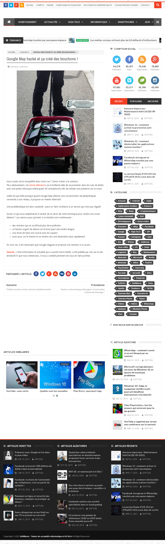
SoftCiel (121, 283)
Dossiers (122, 227)
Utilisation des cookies (126, 5)
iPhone (131, 242)
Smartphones (126, 22)
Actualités (50, 22)
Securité (136, 273)
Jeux (147, 22)
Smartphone (123, 278)
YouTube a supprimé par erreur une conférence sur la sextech (140, 423)
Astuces (148, 206)
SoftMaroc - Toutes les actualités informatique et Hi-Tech (46, 536)
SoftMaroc (136, 283)
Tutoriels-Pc (142, 293)
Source (10, 252)
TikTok (150, 288)
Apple (32, 364)
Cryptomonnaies (148, 211)
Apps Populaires (16, 29)
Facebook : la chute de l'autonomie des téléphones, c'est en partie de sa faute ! (32, 482)
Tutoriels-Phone (125, 299)
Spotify (121, 288)
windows (122, 309)
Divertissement (27, 22)
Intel (149, 237)
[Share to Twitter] (12, 385)
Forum (50, 5)
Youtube (133, 314)
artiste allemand (37, 185)
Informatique (99, 22)
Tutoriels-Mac (124, 293)
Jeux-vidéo (123, 247)
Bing (120, 211)
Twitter (142, 299)
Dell (142, 216)
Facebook (149, 227)
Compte (40, 5)
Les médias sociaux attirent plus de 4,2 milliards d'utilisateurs (110, 40)
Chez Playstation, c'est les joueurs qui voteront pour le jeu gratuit (139, 408)
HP (148, 232)
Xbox (120, 314)
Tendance (135, 288)
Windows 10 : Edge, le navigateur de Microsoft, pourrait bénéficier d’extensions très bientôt (137, 390)
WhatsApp (149, 304)
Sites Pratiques (46, 29)
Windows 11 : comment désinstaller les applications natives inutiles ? (139, 144)
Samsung (139, 268)
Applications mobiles (127, 206)
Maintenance (149, 252)
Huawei (121, 237)
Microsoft (137, 257)
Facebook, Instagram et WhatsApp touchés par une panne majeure (138, 160)
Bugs (131, 211)
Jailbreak (145, 242)
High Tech (74, 22)
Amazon (122, 201)
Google (14, 66)
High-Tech (135, 232)
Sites (149, 273)
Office (135, 263)
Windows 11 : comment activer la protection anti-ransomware (138, 127)
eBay (135, 227)
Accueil (29, 5)
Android (136, 201)
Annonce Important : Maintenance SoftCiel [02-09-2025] (140, 111)
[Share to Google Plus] (16, 385)
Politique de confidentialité (98, 5)
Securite (122, 273)
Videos (121, 304)
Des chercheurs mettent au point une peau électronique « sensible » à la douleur (87, 488)
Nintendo (122, 263)
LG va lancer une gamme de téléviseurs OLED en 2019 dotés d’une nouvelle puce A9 (85, 518)
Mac (135, 252)
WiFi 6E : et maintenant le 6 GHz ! (85, 471)
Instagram (136, 237)
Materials (122, 257)
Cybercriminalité (125, 216)
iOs (119, 242)
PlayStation (123, 268)
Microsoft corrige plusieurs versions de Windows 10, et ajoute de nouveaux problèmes (138, 371)
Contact (145, 5)
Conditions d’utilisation (68, 5)
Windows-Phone (140, 309)
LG (136, 247)
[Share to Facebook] (9, 385)
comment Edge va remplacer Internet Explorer (55, 392)
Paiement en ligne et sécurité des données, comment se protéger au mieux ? (32, 499)
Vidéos (70, 29)
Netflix (152, 257)
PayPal (148, 263)
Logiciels (24, 52)
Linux (146, 247)
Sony (150, 283)
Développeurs (124, 221)
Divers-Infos (69, 40)
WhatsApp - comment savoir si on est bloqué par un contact (139, 353)
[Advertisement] (55, 322)
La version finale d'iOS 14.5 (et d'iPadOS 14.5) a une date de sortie (140, 176)
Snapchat (140, 278)
